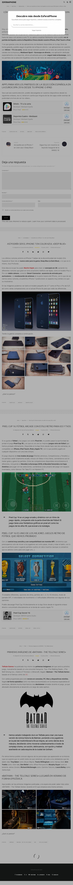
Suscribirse (55, 25)
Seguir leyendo (36, 30)
